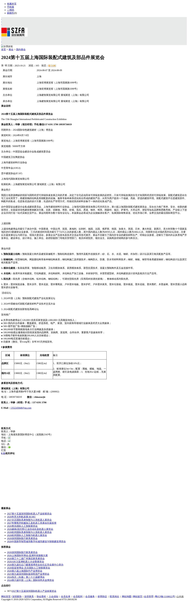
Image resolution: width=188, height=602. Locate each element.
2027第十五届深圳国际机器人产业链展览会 (29, 513)
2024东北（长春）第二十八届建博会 (26, 577)
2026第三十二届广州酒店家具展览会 (26, 558)
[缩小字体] (6, 65)
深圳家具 (29, 596)
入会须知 (53, 596)
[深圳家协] (1, 18)
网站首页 (6, 596)
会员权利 (78, 596)
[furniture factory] (1, 23)
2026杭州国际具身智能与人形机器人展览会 (29, 532)
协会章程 (41, 596)
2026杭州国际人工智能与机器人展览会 (27, 535)
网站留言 (137, 596)
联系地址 (114, 596)
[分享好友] (7, 46)
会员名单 (65, 596)
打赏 (3, 450)
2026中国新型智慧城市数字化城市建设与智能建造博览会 (36, 541)
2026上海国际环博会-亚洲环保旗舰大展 (27, 555)
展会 (11, 49)
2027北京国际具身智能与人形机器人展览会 (29, 520)
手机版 (10, 7)
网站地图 (126, 596)
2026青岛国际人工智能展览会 (22, 526)
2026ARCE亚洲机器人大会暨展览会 (25, 561)
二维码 (10, 10)
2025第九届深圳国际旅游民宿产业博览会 (28, 574)
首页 (3, 49)
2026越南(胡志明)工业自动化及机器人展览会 (30, 529)
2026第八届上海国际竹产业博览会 (24, 571)
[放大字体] (2, 65)
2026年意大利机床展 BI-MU (21, 516)
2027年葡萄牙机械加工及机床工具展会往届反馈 (31, 523)
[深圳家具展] (1, 21)
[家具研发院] (1, 41)
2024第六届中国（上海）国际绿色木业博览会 (30, 580)
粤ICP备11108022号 (165, 596)
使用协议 (102, 596)
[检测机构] (1, 43)
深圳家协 (17, 596)
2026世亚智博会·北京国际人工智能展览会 (28, 568)
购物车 (10, 13)
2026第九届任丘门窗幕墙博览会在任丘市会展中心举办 (35, 564)
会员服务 (90, 596)
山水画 (180, 596)
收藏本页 (11, 4)
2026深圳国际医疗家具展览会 (22, 538)
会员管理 (148, 596)
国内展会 (21, 49)
